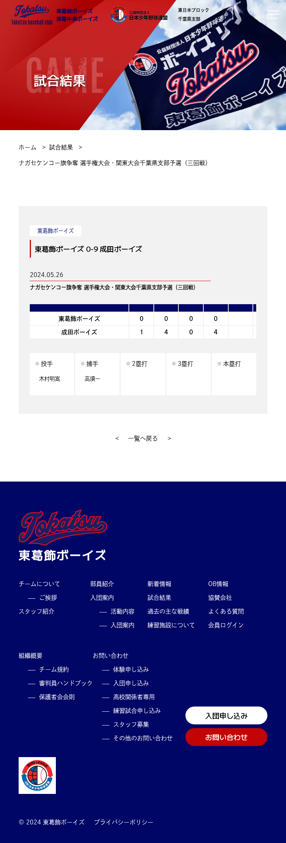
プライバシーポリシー (123, 822)
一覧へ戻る (143, 438)
